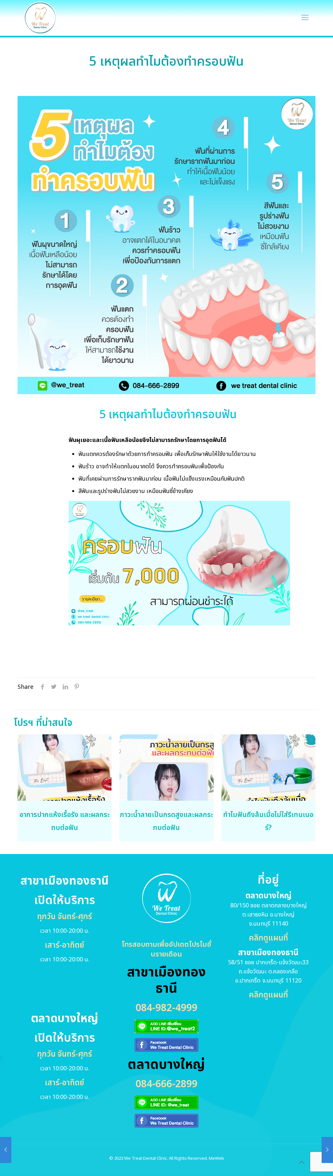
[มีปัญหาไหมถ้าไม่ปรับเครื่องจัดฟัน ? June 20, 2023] (327, 1150)
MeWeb (216, 1158)
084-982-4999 (166, 1008)
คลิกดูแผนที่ (268, 938)
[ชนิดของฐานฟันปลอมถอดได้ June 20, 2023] (5, 1150)
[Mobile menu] (305, 17)
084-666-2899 (166, 1084)
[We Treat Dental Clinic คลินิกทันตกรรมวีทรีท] (40, 18)
